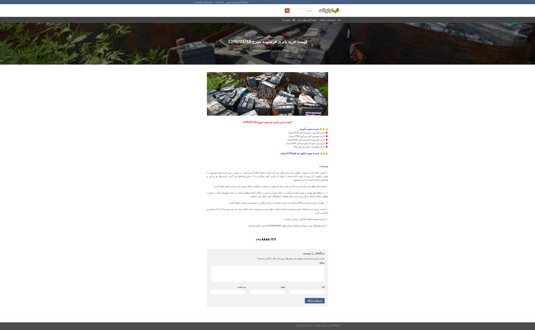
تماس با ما (286, 20)
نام (323, 287)
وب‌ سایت (242, 287)
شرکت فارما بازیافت (253, 51)
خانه (339, 20)
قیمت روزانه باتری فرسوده (267, 36)
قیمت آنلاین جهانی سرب (306, 20)
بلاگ (293, 20)
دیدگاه (321, 263)
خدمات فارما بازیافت (327, 20)
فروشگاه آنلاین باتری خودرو (237, 2)
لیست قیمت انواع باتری (203, 2)
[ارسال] (287, 10)
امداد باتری (219, 2)
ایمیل (282, 287)
